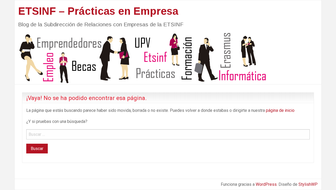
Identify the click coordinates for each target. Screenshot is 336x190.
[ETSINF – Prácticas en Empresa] (141, 57)
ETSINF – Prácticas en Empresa (98, 11)
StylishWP (308, 184)
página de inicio (280, 110)
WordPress (266, 184)
